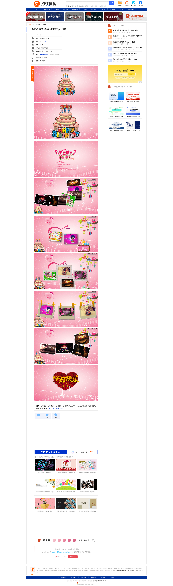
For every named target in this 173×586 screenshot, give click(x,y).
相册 (62, 408)
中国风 (95, 6)
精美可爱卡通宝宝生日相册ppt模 (66, 491)
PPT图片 (56, 9)
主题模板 (43, 24)
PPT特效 (84, 9)
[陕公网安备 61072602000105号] (86, 583)
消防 (105, 6)
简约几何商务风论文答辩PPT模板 (125, 53)
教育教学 (87, 6)
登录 (142, 5)
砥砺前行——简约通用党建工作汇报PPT (127, 36)
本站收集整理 (44, 54)
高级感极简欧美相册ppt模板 (87, 491)
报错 (56, 417)
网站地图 (93, 577)
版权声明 (103, 577)
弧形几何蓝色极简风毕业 (116, 131)
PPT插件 (112, 9)
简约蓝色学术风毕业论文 (133, 131)
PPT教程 (131, 9)
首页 (33, 24)
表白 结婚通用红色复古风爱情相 (66, 472)
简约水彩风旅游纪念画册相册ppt (44, 491)
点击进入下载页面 (51, 452)
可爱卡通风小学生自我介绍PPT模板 (126, 30)
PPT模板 (47, 9)
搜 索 (121, 9)
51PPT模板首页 (62, 577)
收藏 (47, 417)
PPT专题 (93, 9)
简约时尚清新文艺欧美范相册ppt (87, 511)
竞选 (92, 6)
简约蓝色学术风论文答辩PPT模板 (125, 59)
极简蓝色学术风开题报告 (133, 116)
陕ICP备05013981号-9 (99, 581)
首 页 (37, 9)
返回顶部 (113, 577)
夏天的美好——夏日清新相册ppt (87, 472)
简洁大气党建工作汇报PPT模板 (124, 42)
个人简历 (100, 6)
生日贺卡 (56, 408)
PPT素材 (75, 9)
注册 (139, 5)
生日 (50, 408)
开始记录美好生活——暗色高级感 (66, 511)
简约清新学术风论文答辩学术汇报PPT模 (127, 48)
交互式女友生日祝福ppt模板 (44, 511)
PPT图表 (65, 9)
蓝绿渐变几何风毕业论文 (116, 116)
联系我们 (73, 577)
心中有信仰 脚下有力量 (133, 101)
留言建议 (83, 577)
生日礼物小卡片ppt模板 (44, 472)
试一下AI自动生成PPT (83, 452)
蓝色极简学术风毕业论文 (116, 101)
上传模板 (126, 5)
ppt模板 (38, 24)
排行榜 (103, 9)
